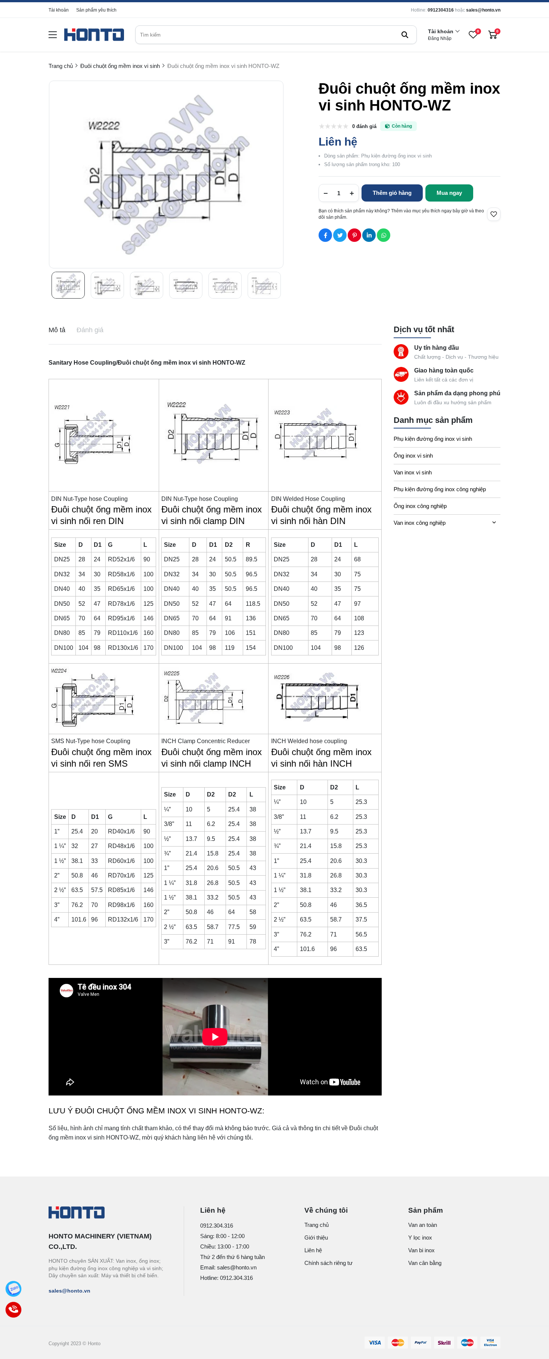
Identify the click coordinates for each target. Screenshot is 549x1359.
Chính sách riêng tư (328, 1263)
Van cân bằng (424, 1263)
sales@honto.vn (483, 10)
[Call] (14, 1310)
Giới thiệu (316, 1237)
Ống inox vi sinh (413, 455)
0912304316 (441, 10)
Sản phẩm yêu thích (96, 10)
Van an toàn (422, 1225)
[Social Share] (325, 235)
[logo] (94, 34)
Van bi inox (421, 1250)
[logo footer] (108, 1213)
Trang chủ (316, 1225)
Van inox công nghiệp (420, 523)
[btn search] (404, 35)
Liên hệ (313, 1250)
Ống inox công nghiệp (420, 506)
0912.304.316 (216, 1225)
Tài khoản (59, 10)
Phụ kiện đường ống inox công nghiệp (440, 489)
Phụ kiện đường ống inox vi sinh (433, 439)
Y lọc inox (420, 1237)
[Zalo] (14, 1289)
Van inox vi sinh (413, 472)
